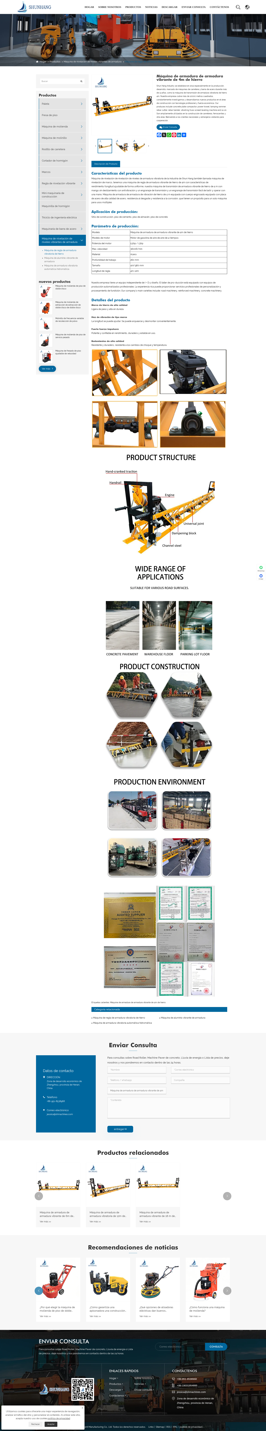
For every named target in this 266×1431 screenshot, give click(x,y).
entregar (120, 1129)
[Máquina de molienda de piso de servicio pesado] (46, 335)
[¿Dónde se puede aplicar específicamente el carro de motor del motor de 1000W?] (108, 1280)
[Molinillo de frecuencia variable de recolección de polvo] (46, 318)
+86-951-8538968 (56, 1101)
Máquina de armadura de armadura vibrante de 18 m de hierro (157, 1214)
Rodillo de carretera (53, 149)
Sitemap (160, 1427)
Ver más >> (45, 1221)
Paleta (45, 103)
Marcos (46, 172)
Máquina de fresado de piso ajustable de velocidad (68, 352)
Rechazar (35, 1424)
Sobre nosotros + (144, 1378)
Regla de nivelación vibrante (58, 183)
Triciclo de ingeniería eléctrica (59, 217)
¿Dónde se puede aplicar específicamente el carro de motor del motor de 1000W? (106, 1309)
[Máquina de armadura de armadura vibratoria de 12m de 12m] (108, 1185)
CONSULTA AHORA (216, 1348)
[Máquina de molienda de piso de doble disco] (46, 286)
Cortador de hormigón (55, 160)
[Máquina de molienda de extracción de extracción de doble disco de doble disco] (46, 302)
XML (175, 1427)
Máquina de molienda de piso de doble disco (70, 287)
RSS (168, 1427)
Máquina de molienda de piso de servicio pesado (70, 335)
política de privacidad (191, 1427)
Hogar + (113, 1378)
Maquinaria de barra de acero (59, 228)
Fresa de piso (49, 115)
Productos (133, 7)
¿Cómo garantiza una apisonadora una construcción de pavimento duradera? (207, 1309)
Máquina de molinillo (54, 137)
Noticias (151, 7)
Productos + (116, 1383)
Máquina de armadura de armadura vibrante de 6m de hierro (56, 1214)
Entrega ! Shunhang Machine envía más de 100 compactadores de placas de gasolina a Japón (57, 1287)
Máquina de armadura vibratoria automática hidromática (61, 267)
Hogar (89, 7)
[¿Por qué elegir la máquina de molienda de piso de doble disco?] (158, 1280)
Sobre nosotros (109, 7)
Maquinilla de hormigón (56, 206)
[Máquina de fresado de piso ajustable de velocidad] (46, 351)
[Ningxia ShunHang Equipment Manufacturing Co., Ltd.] (34, 7)
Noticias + (140, 1383)
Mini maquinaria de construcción (53, 194)
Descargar (169, 7)
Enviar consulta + (144, 1389)
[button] (39, 1196)
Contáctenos (219, 7)
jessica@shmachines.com (60, 1114)
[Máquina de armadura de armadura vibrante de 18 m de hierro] (158, 1185)
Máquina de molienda (55, 126)
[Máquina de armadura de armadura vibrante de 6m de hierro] (58, 1185)
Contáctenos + (117, 1395)
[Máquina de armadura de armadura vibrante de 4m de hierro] (104, 146)
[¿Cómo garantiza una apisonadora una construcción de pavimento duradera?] (208, 1280)
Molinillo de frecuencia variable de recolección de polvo (69, 319)
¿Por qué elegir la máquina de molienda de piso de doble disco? (157, 1309)
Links (151, 1427)
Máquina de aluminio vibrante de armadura (61, 260)
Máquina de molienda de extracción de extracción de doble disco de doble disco (68, 305)
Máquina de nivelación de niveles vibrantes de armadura (93, 61)
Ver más (46, 368)
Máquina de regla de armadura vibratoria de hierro (151, 61)
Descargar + (116, 1389)
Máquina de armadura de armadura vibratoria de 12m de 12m (107, 1214)
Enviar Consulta (170, 127)
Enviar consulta (194, 7)
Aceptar (51, 1424)
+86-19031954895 (187, 1385)
